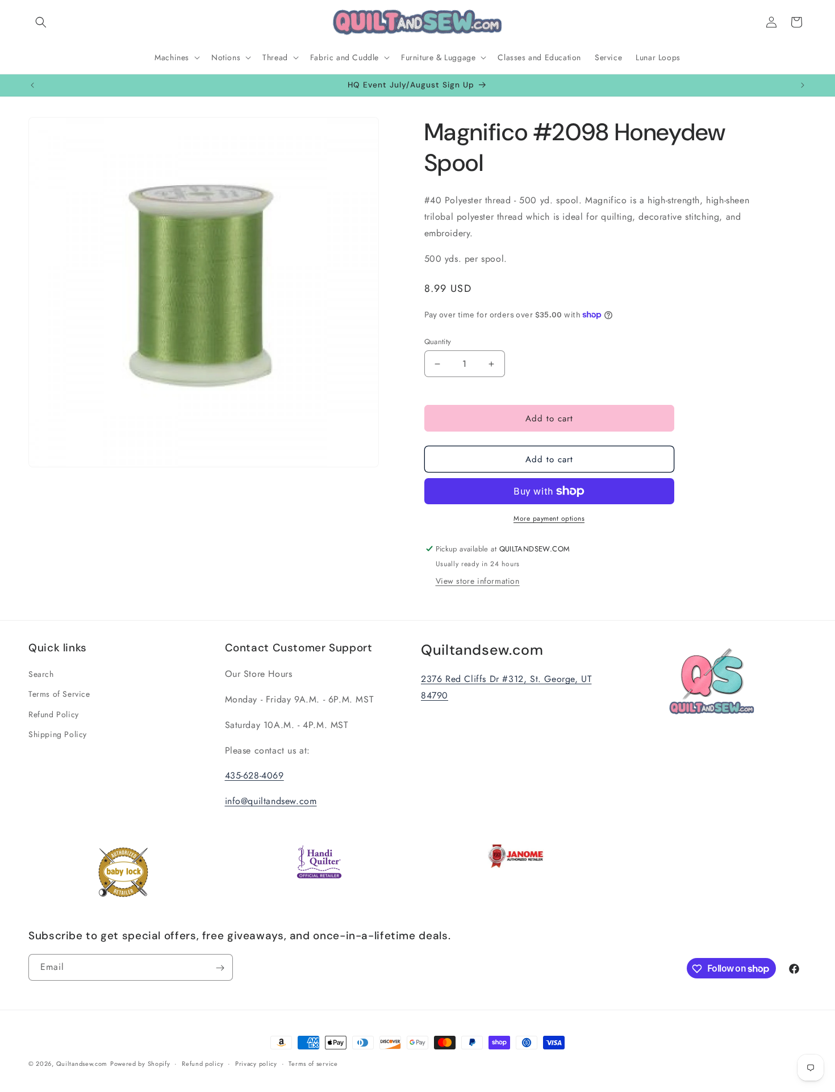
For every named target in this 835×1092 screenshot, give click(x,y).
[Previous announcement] (32, 85)
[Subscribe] (219, 968)
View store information (478, 581)
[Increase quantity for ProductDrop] (491, 363)
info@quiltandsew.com (271, 801)
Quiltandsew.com (82, 1063)
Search (41, 674)
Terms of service (313, 1063)
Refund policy (202, 1063)
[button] (40, 22)
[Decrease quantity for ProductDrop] (437, 363)
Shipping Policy (57, 734)
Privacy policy (256, 1063)
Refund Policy (53, 714)
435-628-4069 (254, 776)
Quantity (438, 341)
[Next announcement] (802, 85)
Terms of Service (59, 694)
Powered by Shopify (140, 1063)
